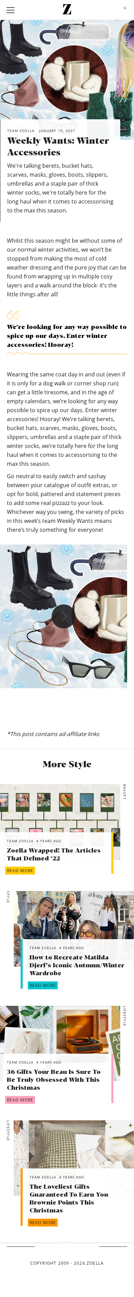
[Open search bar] (123, 10)
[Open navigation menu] (10, 10)
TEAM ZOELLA (20, 840)
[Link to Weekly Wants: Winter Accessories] (60, 822)
